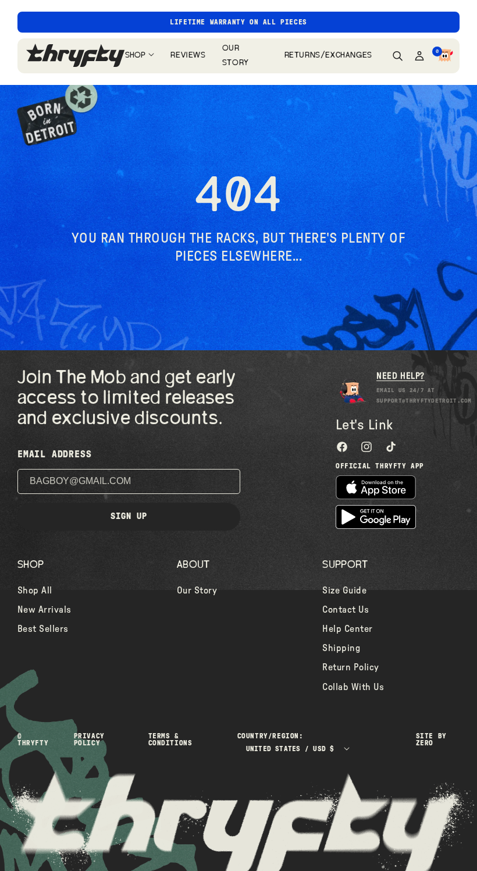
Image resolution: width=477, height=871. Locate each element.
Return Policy (350, 667)
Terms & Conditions (170, 739)
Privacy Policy (89, 739)
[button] (445, 56)
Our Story (235, 55)
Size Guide (344, 590)
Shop (135, 55)
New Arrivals (44, 609)
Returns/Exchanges (326, 55)
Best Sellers (43, 629)
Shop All (34, 590)
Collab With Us (353, 687)
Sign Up (129, 516)
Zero (424, 743)
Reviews (187, 55)
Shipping (341, 648)
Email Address (54, 454)
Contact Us (345, 609)
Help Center (347, 629)
